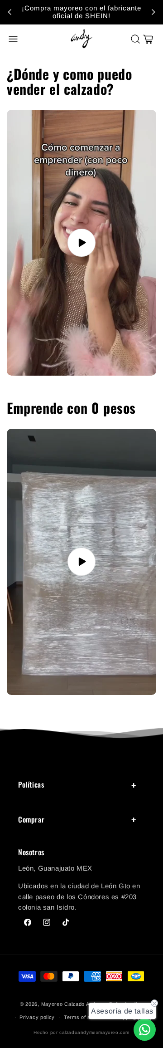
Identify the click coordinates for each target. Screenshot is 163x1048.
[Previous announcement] (10, 12)
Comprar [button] (31, 819)
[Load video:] (81, 243)
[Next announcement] (153, 12)
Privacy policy (37, 1017)
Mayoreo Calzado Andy (70, 1004)
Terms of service (85, 1017)
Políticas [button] (31, 784)
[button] (13, 39)
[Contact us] (145, 1030)
